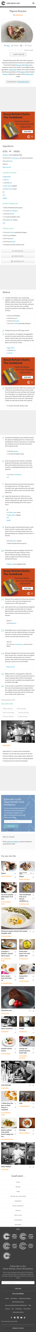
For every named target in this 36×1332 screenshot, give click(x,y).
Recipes (18, 1187)
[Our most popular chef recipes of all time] (9, 887)
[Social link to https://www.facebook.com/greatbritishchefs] (11, 1318)
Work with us (14, 1298)
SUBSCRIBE (10, 826)
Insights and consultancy (25, 1298)
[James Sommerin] (9, 1021)
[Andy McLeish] (18, 1072)
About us (7, 1308)
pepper (5, 198)
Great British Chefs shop (18, 1301)
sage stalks (7, 186)
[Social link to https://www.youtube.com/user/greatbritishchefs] (21, 1318)
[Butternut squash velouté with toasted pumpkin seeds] (18, 918)
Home (18, 1182)
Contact (7, 1298)
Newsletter (18, 1224)
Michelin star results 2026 (18, 1196)
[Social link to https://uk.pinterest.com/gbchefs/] (15, 1318)
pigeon (23, 72)
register (16, 841)
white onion (9, 189)
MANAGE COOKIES (18, 1328)
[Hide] (27, 1096)
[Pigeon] (9, 866)
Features (18, 1210)
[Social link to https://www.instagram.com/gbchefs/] (18, 1318)
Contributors (18, 1308)
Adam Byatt (19, 15)
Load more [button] (17, 1176)
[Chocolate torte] (18, 997)
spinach (11, 214)
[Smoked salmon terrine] (9, 1041)
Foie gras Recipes (8, 712)
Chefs (18, 1191)
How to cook (18, 1215)
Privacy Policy (27, 1308)
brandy (13, 241)
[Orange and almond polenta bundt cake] (27, 1041)
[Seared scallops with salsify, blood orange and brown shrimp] (9, 1123)
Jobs (13, 1308)
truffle (26, 65)
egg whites (7, 176)
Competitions (18, 1220)
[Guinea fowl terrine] (27, 969)
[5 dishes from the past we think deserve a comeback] (9, 1096)
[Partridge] (27, 1123)
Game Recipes (21, 709)
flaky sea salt (7, 167)
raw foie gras (15, 158)
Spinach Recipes (23, 712)
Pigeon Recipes (8, 709)
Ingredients (18, 1201)
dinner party (30, 74)
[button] (33, 3)
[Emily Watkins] (18, 1153)
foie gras (19, 65)
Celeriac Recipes (8, 716)
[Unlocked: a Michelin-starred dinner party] (9, 944)
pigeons (6, 155)
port (12, 238)
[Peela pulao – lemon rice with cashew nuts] (27, 944)
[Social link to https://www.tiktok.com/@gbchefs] (24, 1318)
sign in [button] (9, 841)
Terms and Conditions (18, 1312)
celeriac (4, 74)
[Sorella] (27, 1021)
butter (11, 161)
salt (10, 183)
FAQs (29, 1305)
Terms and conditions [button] (9, 829)
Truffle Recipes (23, 716)
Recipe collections (18, 1205)
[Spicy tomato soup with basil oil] (9, 969)
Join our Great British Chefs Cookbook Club (16, 1305)
